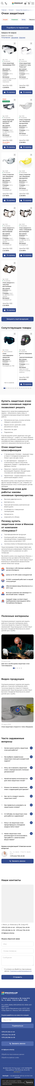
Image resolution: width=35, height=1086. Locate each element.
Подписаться (17, 1026)
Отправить (17, 977)
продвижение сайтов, (17, 1075)
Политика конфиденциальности (21, 971)
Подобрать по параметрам (18, 28)
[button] (4, 388)
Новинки (14, 19)
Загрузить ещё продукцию (17, 319)
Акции (5, 19)
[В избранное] (14, 43)
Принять (29, 1082)
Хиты (23, 19)
